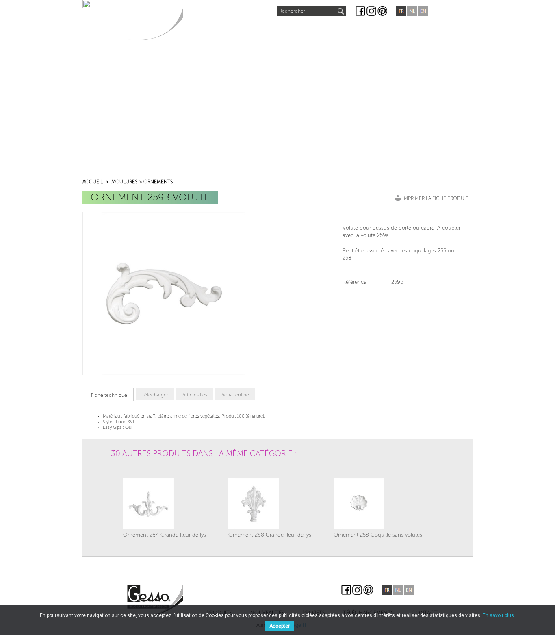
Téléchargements (349, 29)
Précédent (121, 475)
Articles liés (194, 395)
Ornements (158, 182)
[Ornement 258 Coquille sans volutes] (378, 503)
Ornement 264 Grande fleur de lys (164, 535)
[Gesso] (155, 24)
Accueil (92, 182)
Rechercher (292, 11)
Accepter (279, 626)
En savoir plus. (499, 615)
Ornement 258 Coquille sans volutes (378, 535)
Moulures (124, 182)
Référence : (356, 282)
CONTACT (404, 29)
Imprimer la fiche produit (435, 198)
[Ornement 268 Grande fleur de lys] (269, 503)
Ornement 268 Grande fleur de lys (269, 535)
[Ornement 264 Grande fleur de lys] (164, 503)
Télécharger (155, 395)
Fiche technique (109, 395)
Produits (204, 29)
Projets (296, 29)
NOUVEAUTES (252, 27)
